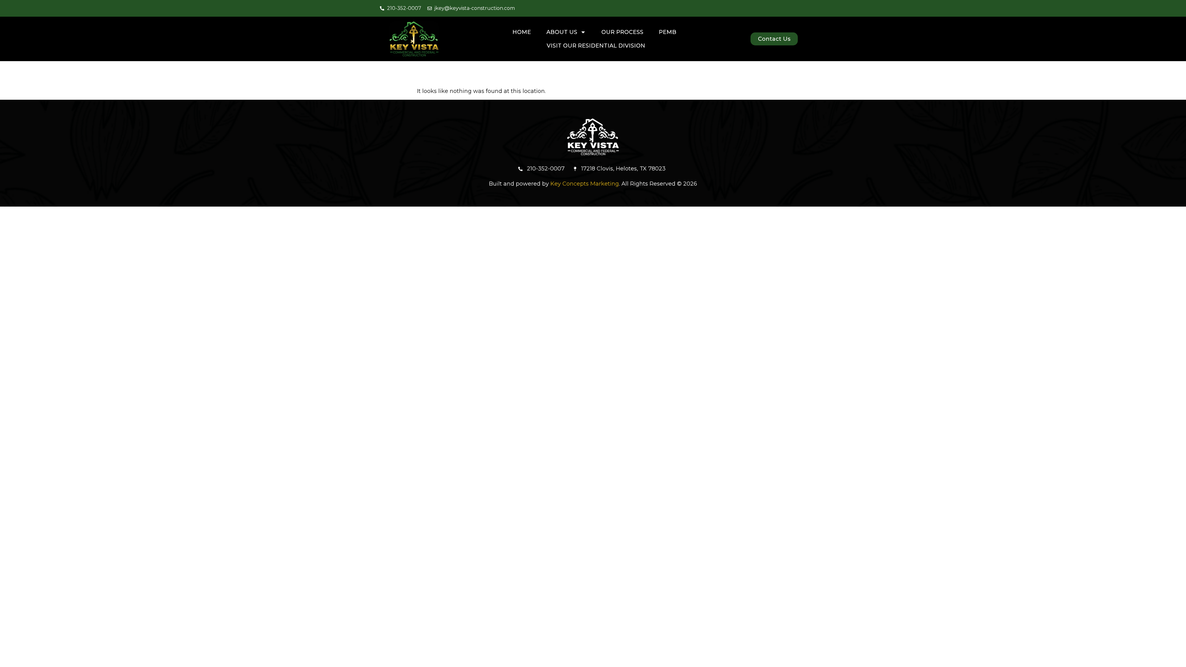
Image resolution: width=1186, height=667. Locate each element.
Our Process (622, 32)
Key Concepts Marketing (584, 183)
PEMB (667, 32)
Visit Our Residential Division (596, 45)
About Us (561, 32)
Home (521, 32)
